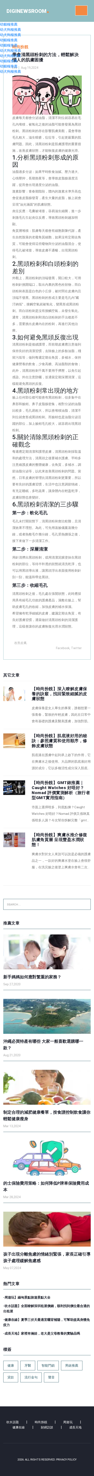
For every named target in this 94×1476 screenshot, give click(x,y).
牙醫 (27, 1366)
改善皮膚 (20, 643)
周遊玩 (68, 1422)
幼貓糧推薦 (8, 24)
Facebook (63, 648)
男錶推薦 (71, 1366)
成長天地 (75, 1427)
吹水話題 (12, 1422)
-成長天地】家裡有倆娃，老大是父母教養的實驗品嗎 (41, 1333)
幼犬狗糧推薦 (10, 30)
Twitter (76, 648)
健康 (10, 1366)
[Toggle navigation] (81, 10)
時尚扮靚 (41, 1422)
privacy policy (66, 1459)
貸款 (10, 1377)
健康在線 (18, 1427)
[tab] (47, 705)
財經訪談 (47, 1427)
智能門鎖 (48, 1366)
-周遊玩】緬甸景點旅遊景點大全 (26, 1297)
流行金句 (31, 1377)
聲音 (51, 1377)
